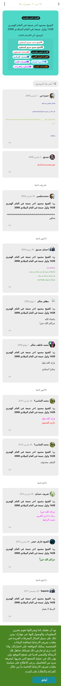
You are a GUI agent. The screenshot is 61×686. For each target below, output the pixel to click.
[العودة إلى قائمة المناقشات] (57, 4)
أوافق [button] (44, 680)
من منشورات (32, 4)
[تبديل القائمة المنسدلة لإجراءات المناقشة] (3, 4)
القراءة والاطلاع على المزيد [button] (40, 671)
